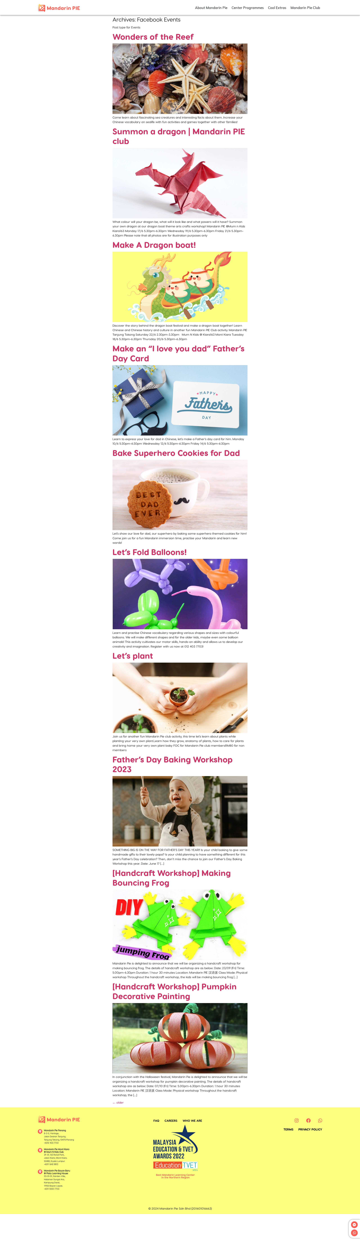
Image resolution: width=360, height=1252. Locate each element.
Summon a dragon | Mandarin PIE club (178, 136)
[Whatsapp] (354, 1232)
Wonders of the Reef (153, 36)
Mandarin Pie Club (305, 8)
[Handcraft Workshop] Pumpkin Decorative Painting (174, 991)
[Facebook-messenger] (354, 1224)
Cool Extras (277, 8)
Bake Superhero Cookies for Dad (176, 452)
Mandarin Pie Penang (55, 1130)
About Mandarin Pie (211, 8)
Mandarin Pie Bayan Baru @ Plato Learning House (57, 1172)
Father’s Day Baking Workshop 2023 (172, 764)
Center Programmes (248, 8)
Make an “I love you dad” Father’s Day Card (178, 353)
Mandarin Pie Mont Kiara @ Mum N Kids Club (56, 1150)
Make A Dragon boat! (154, 244)
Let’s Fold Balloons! (149, 552)
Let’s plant (132, 655)
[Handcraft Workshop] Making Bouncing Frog (171, 877)
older (118, 1102)
